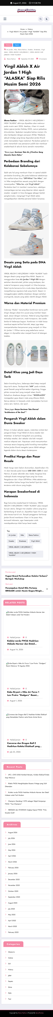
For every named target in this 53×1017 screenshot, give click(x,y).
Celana (10, 958)
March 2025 (12, 926)
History (8, 45)
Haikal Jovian (15, 637)
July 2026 (11, 838)
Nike (15, 50)
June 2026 (11, 844)
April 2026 (12, 856)
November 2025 (14, 885)
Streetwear (37, 50)
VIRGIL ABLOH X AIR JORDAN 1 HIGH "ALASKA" (22, 554)
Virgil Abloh (35, 541)
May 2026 (11, 850)
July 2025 (11, 909)
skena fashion (22, 50)
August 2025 (12, 903)
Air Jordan (10, 50)
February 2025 (13, 932)
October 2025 (13, 891)
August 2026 (12, 832)
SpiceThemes (39, 1013)
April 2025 (12, 920)
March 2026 (12, 862)
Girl (9, 963)
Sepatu (17, 45)
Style (9, 993)
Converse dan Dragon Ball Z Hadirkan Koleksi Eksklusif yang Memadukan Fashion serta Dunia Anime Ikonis (23, 745)
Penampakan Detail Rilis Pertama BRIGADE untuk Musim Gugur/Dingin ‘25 (23, 589)
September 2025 (14, 897)
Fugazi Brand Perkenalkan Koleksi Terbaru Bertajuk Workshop (26, 577)
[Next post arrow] (47, 589)
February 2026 (13, 867)
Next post (9, 584)
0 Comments (43, 59)
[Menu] (5, 19)
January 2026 (12, 873)
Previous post (10, 572)
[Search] (40, 19)
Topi (9, 999)
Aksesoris (11, 952)
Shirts (10, 987)
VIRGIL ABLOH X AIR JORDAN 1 (19, 52)
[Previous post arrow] (47, 575)
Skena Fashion (11, 59)
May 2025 (11, 914)
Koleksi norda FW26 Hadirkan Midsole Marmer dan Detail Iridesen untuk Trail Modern (22, 642)
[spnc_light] (46, 19)
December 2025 (14, 879)
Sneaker (30, 50)
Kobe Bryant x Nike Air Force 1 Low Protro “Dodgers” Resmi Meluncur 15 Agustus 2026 (23, 694)
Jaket (9, 975)
